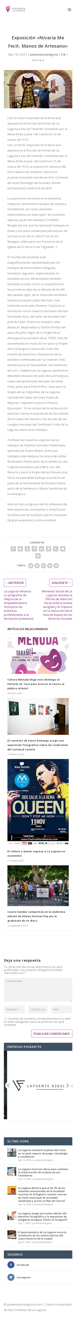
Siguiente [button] (67, 1085)
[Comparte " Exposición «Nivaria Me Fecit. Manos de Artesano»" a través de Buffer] (48, 548)
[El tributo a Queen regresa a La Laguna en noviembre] (38, 802)
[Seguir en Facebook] (7, 1320)
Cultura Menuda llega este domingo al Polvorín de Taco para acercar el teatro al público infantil (35, 684)
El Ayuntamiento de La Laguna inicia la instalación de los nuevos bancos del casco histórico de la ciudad (42, 1235)
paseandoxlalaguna (44, 54)
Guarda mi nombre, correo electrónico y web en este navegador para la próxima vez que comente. (37, 1021)
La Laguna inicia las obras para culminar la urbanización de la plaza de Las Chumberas (43, 1172)
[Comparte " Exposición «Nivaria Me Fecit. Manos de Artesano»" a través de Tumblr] (27, 548)
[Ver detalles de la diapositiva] (41, 1085)
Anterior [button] (8, 1085)
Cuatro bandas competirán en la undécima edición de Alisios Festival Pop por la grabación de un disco (36, 916)
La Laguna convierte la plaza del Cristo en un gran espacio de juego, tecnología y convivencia (43, 1153)
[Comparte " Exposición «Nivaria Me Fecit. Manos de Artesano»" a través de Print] (38, 555)
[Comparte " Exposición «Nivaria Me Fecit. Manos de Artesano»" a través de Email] (62, 548)
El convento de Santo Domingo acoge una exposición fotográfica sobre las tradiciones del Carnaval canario (37, 745)
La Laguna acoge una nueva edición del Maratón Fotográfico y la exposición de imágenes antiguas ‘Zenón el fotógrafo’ (43, 1216)
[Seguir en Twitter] (14, 1320)
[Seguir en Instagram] (21, 1320)
